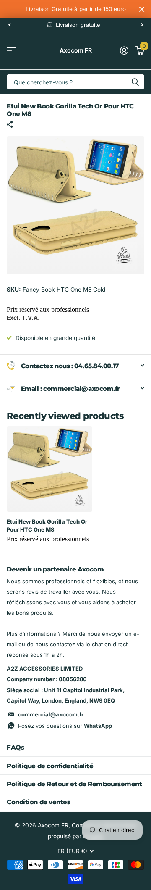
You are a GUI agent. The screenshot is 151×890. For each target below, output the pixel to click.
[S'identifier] (124, 50)
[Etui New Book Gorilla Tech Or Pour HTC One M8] (49, 469)
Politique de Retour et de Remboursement (74, 784)
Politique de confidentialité (50, 766)
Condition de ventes (38, 802)
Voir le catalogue (11, 50)
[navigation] (9, 25)
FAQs (15, 747)
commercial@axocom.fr (50, 714)
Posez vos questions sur (65, 725)
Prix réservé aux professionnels (48, 309)
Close (142, 9)
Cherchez (135, 81)
